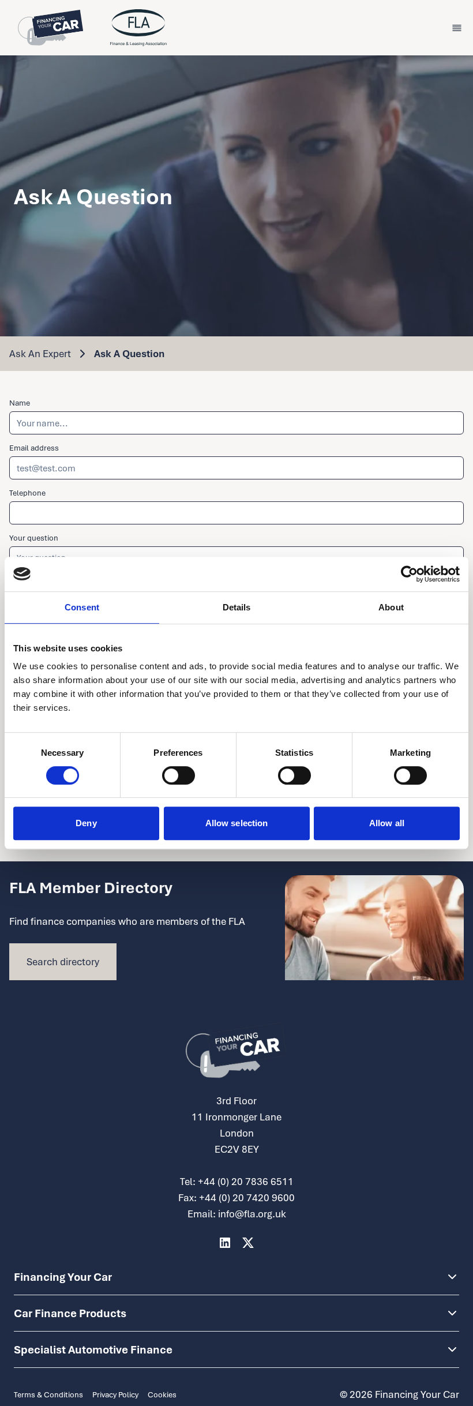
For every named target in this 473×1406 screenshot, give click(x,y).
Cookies (162, 1394)
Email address (34, 448)
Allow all (386, 823)
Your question (33, 538)
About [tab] (391, 607)
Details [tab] (237, 607)
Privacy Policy (115, 1394)
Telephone (27, 493)
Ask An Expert (40, 353)
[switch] (178, 775)
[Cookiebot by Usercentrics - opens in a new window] (409, 574)
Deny (86, 823)
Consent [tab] (82, 607)
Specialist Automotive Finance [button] (93, 1349)
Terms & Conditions (48, 1394)
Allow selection (236, 823)
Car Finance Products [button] (70, 1313)
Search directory (63, 961)
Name (19, 403)
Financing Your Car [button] (63, 1276)
